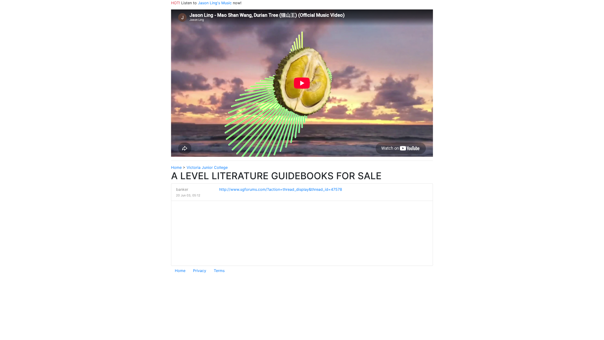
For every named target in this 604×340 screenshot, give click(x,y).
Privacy (199, 270)
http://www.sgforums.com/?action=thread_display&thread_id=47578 (280, 189)
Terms (219, 270)
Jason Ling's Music (215, 2)
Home (176, 167)
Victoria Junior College (207, 167)
